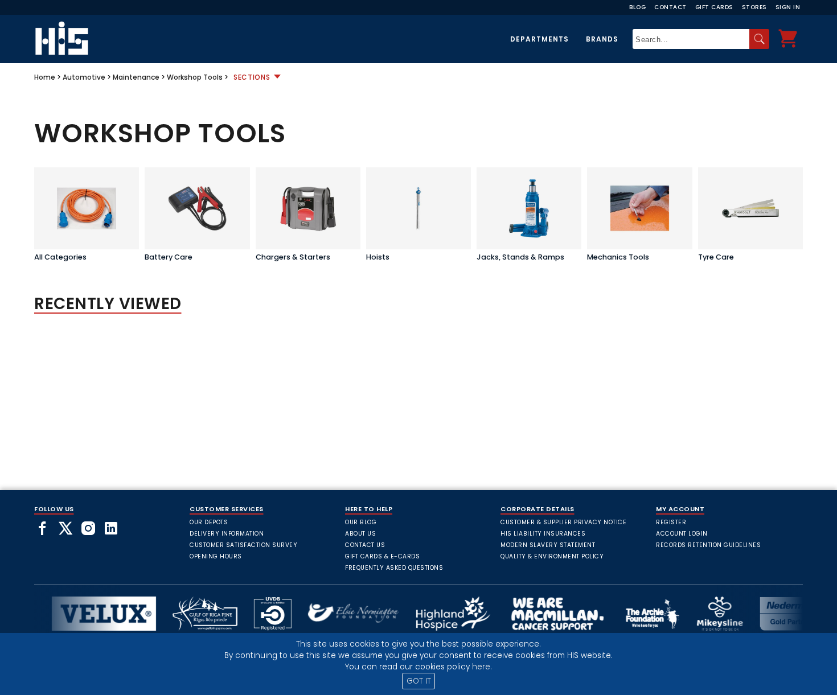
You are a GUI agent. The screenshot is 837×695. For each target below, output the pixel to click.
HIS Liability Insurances (542, 533)
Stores (754, 7)
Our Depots (209, 522)
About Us (360, 533)
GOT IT (419, 681)
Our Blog (360, 522)
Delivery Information (227, 533)
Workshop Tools (195, 77)
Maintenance (136, 77)
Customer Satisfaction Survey (243, 545)
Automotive (84, 77)
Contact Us (365, 545)
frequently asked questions (394, 568)
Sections (251, 77)
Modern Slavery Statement (547, 545)
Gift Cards (714, 7)
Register (671, 522)
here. (482, 666)
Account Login (682, 533)
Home (44, 77)
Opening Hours (216, 556)
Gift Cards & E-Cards (382, 556)
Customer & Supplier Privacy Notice (563, 522)
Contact (670, 7)
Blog (637, 7)
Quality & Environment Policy (552, 556)
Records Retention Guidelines (708, 545)
